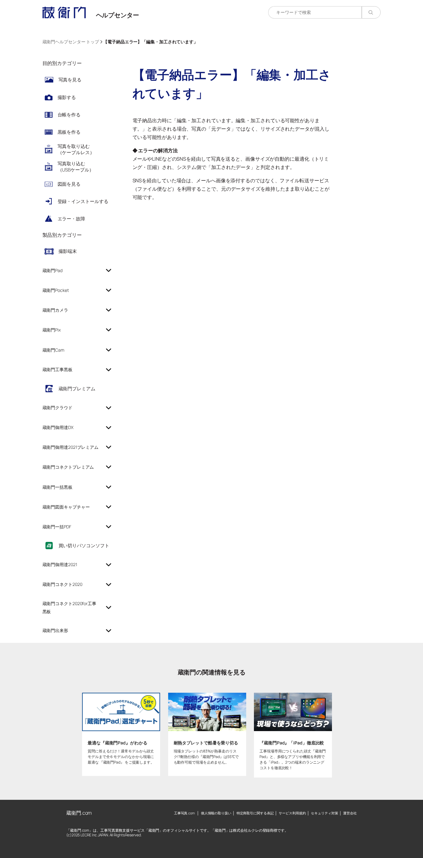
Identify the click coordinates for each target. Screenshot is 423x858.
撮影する (67, 97)
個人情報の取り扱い (216, 813)
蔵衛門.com (79, 812)
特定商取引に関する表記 (255, 813)
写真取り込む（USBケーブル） (76, 166)
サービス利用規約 (292, 813)
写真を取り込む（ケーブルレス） (76, 149)
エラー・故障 (71, 218)
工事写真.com (184, 813)
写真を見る (70, 79)
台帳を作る (69, 114)
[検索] (371, 12)
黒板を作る (69, 132)
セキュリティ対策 (324, 813)
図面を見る (69, 184)
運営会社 (350, 813)
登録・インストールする (83, 201)
